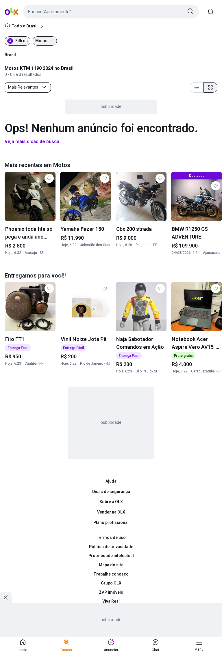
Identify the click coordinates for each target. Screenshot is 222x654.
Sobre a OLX (111, 501)
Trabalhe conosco (111, 574)
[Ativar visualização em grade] (210, 87)
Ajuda (111, 481)
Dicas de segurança (111, 491)
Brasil (10, 55)
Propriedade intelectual (111, 555)
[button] (111, 11)
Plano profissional (111, 522)
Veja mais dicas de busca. (32, 141)
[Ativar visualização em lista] (197, 87)
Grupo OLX (111, 583)
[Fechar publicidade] (6, 597)
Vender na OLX (111, 512)
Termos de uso (111, 537)
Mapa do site (111, 565)
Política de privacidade (111, 546)
